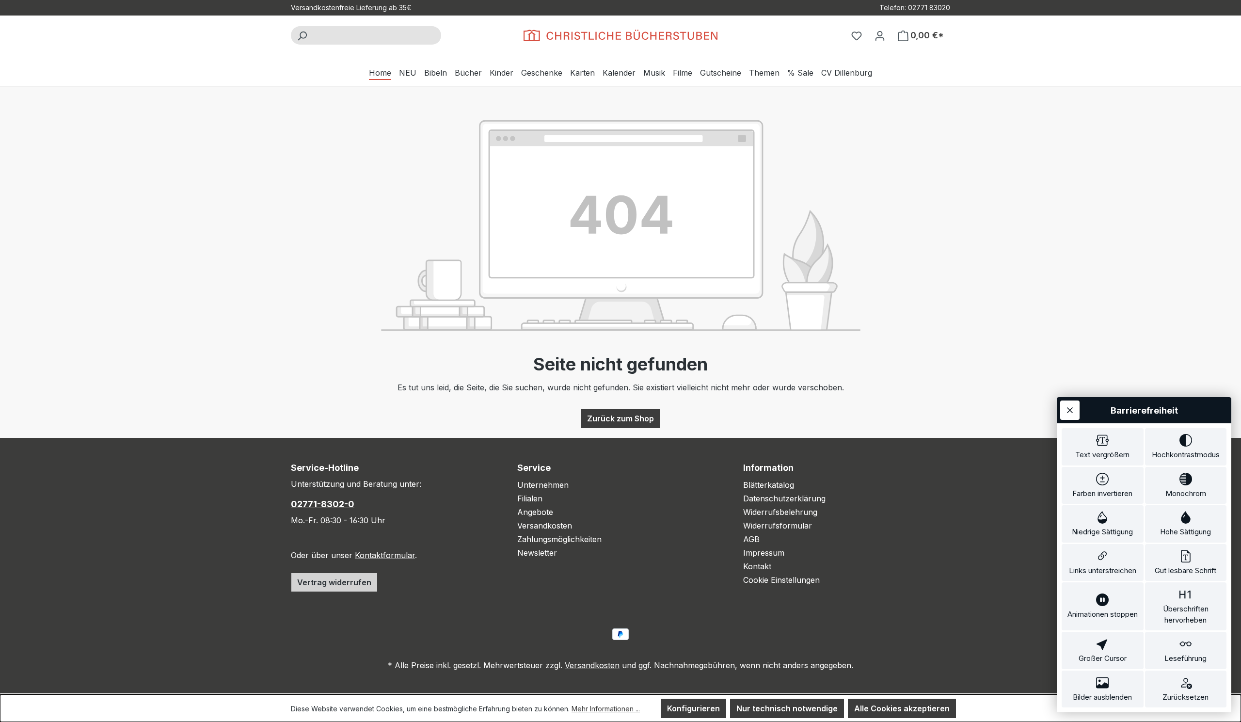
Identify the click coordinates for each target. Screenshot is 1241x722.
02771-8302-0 (322, 504)
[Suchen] (302, 35)
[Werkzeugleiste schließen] (1070, 410)
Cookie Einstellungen (781, 580)
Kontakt (757, 566)
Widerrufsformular (777, 525)
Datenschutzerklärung (784, 498)
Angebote (535, 512)
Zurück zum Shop (620, 418)
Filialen (529, 498)
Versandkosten (544, 525)
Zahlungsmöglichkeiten (559, 539)
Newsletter (537, 553)
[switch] (1103, 446)
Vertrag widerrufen (334, 582)
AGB (751, 539)
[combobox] (377, 35)
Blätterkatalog (768, 485)
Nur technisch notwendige (787, 708)
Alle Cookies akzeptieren (902, 708)
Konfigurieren (693, 708)
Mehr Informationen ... (606, 709)
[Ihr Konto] (879, 35)
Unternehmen (543, 485)
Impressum (763, 553)
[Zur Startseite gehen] (620, 35)
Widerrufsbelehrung (780, 512)
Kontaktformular (385, 555)
